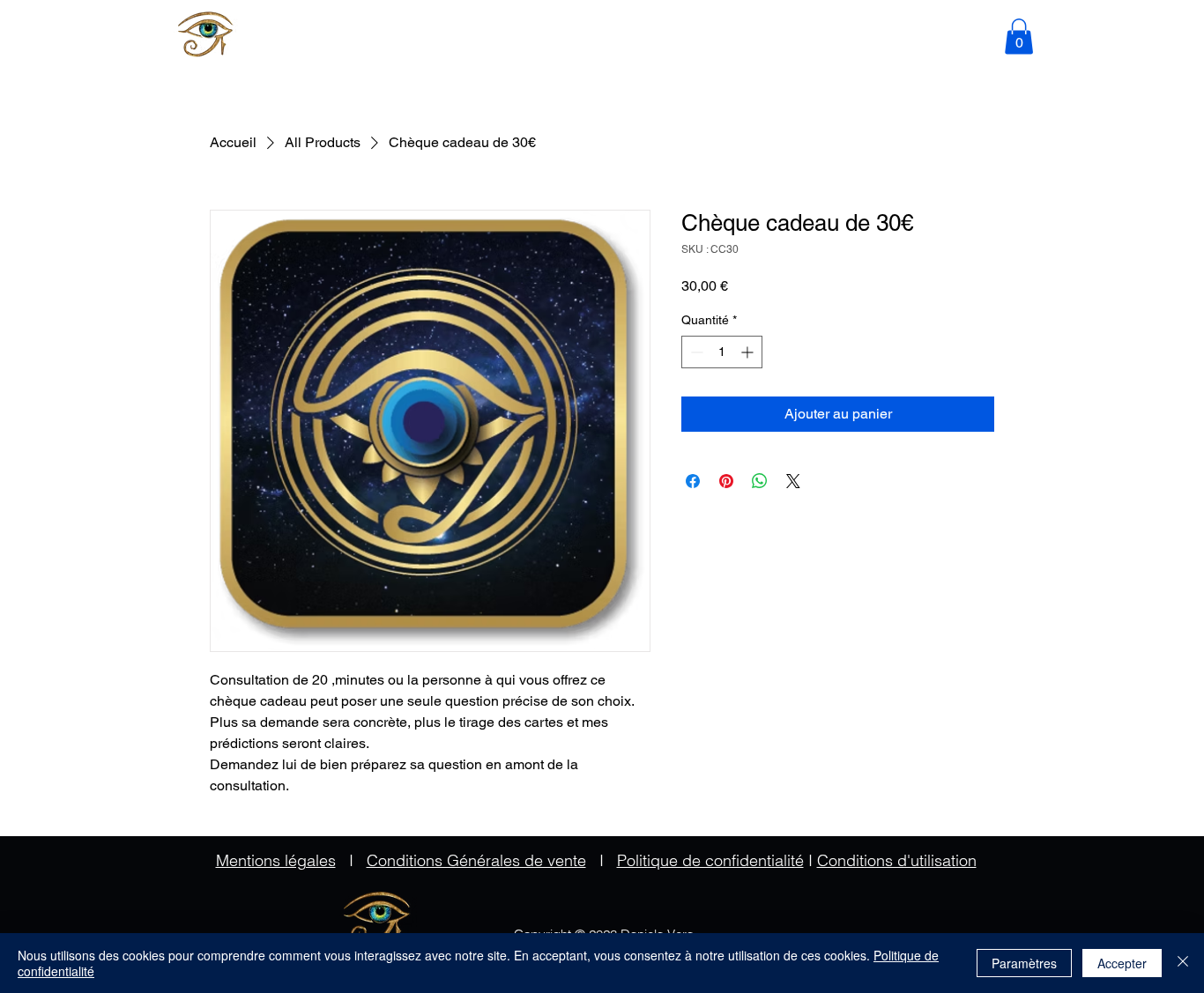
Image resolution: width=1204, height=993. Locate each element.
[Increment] (749, 352)
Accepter (1122, 963)
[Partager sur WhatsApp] (759, 481)
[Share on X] (793, 481)
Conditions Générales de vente (476, 860)
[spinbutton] (722, 352)
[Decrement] (695, 352)
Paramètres (1024, 963)
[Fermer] (1182, 963)
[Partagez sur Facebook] (692, 481)
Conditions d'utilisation (897, 860)
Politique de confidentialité (710, 860)
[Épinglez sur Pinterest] (726, 481)
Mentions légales (276, 860)
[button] (1019, 37)
